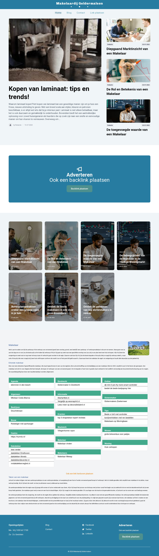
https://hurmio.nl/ (18, 436)
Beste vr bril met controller (115, 414)
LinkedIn (89, 533)
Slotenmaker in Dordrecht (69, 384)
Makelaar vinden (65, 443)
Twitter (89, 529)
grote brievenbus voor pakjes (116, 434)
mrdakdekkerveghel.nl (20, 463)
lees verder (16, 449)
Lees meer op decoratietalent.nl (71, 404)
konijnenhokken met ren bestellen (118, 417)
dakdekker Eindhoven (20, 453)
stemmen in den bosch (21, 384)
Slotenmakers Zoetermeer (115, 401)
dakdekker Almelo (18, 456)
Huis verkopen (110, 446)
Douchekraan (16, 410)
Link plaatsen (97, 12)
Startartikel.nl (63, 397)
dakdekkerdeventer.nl (20, 459)
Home (58, 12)
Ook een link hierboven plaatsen (79, 473)
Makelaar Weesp (65, 456)
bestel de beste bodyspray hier (117, 388)
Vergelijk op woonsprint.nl (69, 401)
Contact (81, 12)
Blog (69, 12)
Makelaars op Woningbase (115, 421)
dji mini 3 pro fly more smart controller (120, 384)
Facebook (90, 525)
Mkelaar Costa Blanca (20, 397)
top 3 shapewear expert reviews (71, 417)
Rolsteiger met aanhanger (22, 423)
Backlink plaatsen (79, 188)
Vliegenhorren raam (66, 430)
